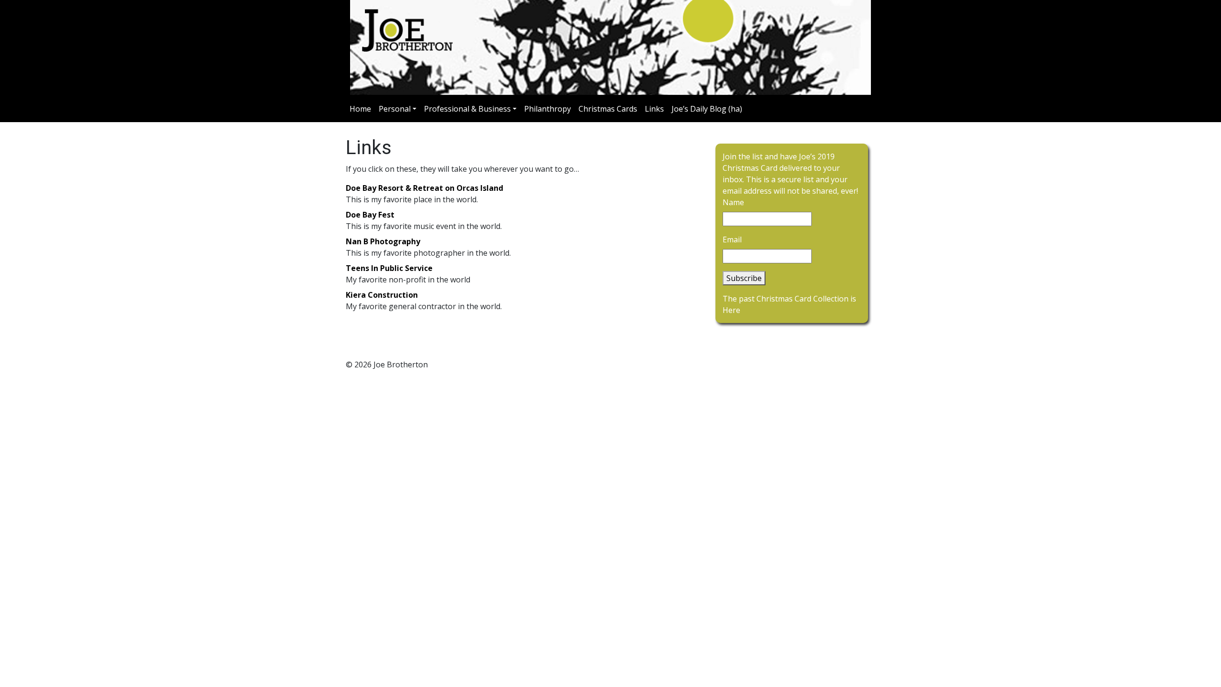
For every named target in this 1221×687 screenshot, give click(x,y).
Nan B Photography (383, 241)
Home (360, 109)
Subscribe (744, 278)
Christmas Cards (608, 109)
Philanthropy (547, 109)
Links (654, 109)
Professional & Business (467, 109)
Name (733, 202)
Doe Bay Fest (370, 214)
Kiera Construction (382, 295)
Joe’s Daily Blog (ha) (707, 109)
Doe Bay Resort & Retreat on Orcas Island (424, 188)
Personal (395, 109)
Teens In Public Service (389, 268)
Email (732, 239)
